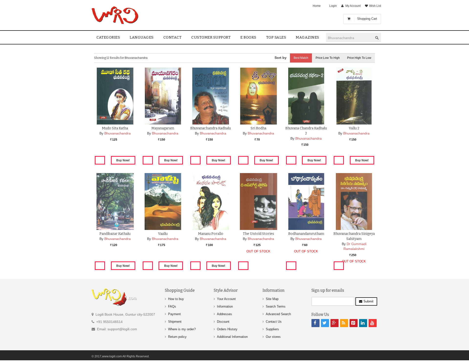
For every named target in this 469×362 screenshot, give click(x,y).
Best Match (301, 58)
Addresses (224, 314)
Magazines (307, 37)
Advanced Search (278, 314)
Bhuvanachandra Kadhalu (210, 128)
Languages (142, 37)
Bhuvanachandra (117, 133)
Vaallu (163, 234)
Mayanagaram (162, 128)
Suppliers (272, 329)
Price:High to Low (359, 58)
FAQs (172, 306)
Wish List (375, 6)
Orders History (227, 329)
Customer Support (211, 37)
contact (172, 37)
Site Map (272, 299)
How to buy (176, 299)
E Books (248, 37)
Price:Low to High (328, 58)
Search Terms (276, 306)
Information (225, 306)
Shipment (174, 321)
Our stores (273, 337)
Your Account (226, 299)
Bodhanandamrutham (306, 234)
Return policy (177, 337)
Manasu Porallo (210, 234)
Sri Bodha (258, 128)
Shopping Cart (367, 19)
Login (333, 6)
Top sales (276, 37)
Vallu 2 (354, 128)
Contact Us (274, 321)
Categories (108, 37)
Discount (223, 321)
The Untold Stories (258, 234)
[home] (115, 15)
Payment (174, 314)
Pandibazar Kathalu (114, 234)
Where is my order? (182, 329)
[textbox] (350, 37)
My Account (353, 6)
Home (317, 6)
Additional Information (232, 337)
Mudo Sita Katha (115, 128)
